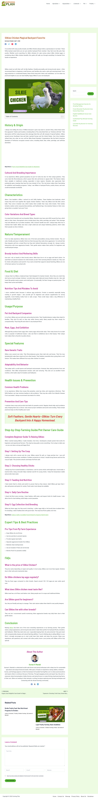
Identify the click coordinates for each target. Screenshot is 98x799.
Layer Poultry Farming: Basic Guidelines (48, 725)
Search (74, 91)
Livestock (76, 3)
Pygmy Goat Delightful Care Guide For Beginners (26, 166)
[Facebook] (5, 44)
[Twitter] (9, 44)
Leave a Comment (9, 713)
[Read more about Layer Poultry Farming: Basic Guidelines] (50, 714)
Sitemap (67, 796)
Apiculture (55, 3)
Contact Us (61, 796)
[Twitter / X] (35, 684)
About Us (83, 796)
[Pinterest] (12, 44)
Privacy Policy (75, 796)
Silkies (11, 627)
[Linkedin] (15, 44)
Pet (84, 3)
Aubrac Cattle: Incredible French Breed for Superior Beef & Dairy (30, 515)
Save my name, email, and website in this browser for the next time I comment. (25, 776)
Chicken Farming (22, 713)
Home (48, 3)
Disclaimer (90, 796)
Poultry (92, 3)
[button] (59, 4)
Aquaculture (65, 3)
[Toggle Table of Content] (61, 116)
